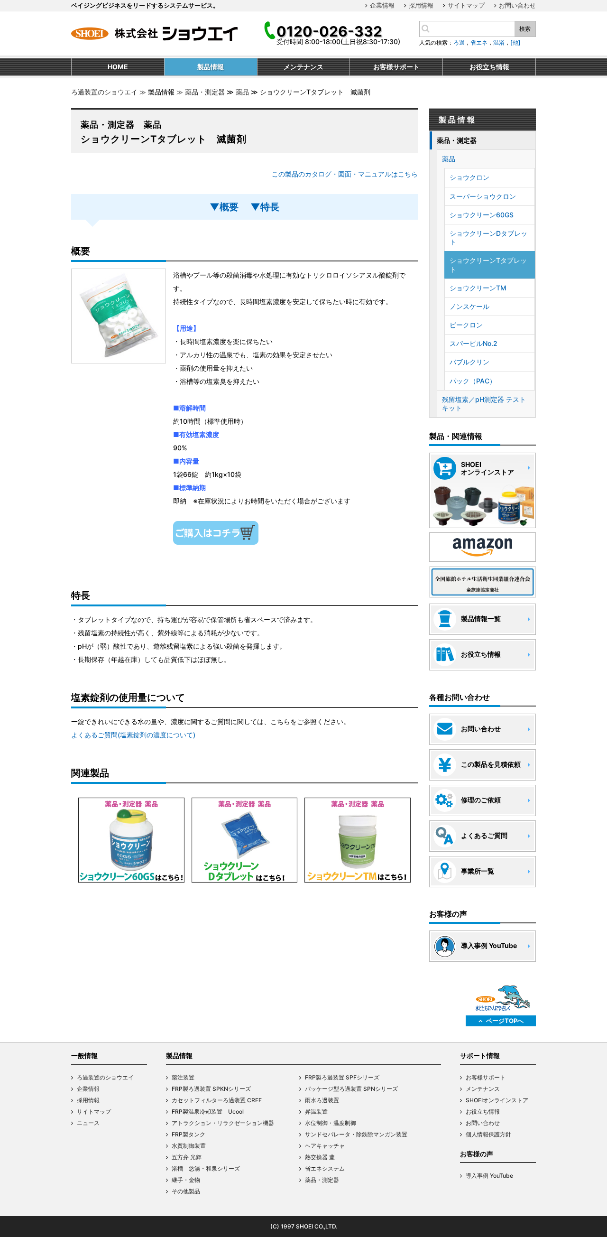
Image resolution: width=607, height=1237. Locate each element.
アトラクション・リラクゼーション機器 (223, 1122)
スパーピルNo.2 (473, 343)
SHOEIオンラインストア (497, 1100)
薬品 (242, 92)
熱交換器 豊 (320, 1157)
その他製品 (186, 1191)
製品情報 (179, 1055)
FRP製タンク (188, 1134)
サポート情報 (480, 1055)
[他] (515, 42)
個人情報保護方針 (488, 1134)
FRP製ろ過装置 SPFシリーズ (342, 1077)
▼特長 (269, 207)
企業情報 (382, 5)
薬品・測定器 (205, 92)
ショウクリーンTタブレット (488, 264)
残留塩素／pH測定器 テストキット (484, 403)
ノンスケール (469, 306)
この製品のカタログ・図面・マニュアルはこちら (345, 174)
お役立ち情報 (483, 1111)
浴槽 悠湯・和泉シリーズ (206, 1168)
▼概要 (229, 207)
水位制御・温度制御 (330, 1122)
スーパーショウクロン (483, 196)
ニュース (88, 1122)
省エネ (478, 42)
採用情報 (421, 5)
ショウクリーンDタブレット (488, 237)
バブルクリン (469, 362)
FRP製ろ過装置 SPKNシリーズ (211, 1088)
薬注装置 (183, 1077)
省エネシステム (325, 1168)
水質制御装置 (189, 1145)
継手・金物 (186, 1179)
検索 (525, 28)
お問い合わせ (517, 5)
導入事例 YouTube (489, 1175)
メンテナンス (483, 1088)
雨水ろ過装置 (322, 1100)
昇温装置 (316, 1111)
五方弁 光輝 (187, 1157)
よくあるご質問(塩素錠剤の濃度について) (133, 735)
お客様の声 (476, 1154)
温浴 (499, 42)
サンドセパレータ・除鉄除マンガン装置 (356, 1134)
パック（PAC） (473, 381)
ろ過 (459, 42)
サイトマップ (466, 5)
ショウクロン (469, 177)
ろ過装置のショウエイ (104, 92)
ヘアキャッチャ (325, 1145)
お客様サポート (486, 1077)
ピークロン (466, 325)
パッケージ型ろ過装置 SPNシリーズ (351, 1088)
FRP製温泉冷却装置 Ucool (208, 1111)
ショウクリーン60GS (482, 215)
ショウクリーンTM (478, 288)
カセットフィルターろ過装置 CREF (217, 1100)
